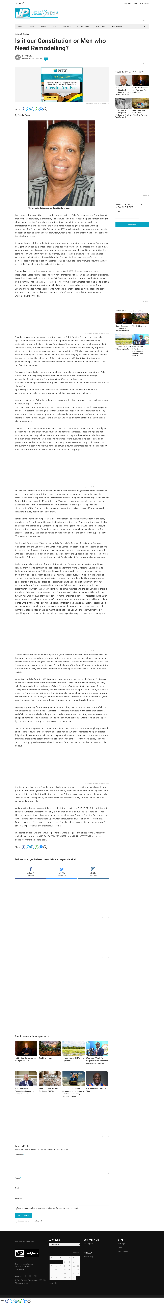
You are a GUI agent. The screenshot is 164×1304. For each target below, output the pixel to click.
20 (56, 1274)
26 (52, 1278)
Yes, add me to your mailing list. (30, 1221)
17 (74, 1270)
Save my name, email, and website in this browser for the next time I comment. (47, 1208)
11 (78, 1266)
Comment (19, 1155)
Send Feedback (144, 3)
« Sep (51, 1283)
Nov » (56, 1283)
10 (74, 1266)
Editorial (31, 26)
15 (65, 1270)
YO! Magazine (88, 1244)
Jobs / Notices (100, 26)
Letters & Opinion (22, 34)
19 (52, 1274)
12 (52, 1270)
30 (69, 1278)
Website (18, 1198)
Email (135, 3)
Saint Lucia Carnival (82, 26)
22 (65, 1274)
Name (18, 1178)
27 (56, 1278)
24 (74, 1274)
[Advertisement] (109, 13)
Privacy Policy (88, 1257)
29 (65, 1278)
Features (66, 26)
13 (56, 1270)
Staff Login (127, 3)
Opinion (43, 26)
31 (74, 1278)
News (20, 26)
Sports (54, 26)
